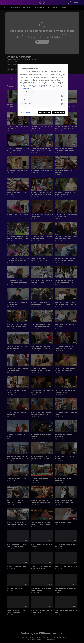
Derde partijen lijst (24, 108)
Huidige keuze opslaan (44, 112)
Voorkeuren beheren (25, 112)
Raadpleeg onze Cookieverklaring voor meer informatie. (45, 86)
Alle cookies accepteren (58, 112)
